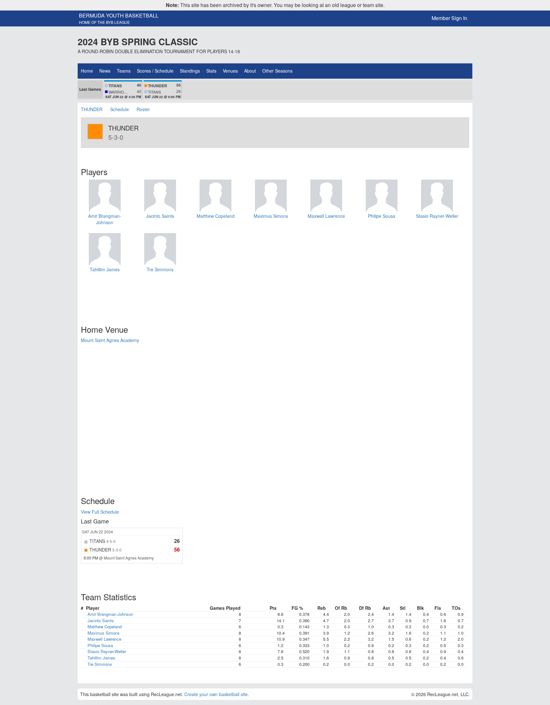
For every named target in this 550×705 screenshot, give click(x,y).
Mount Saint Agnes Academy (110, 340)
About (250, 71)
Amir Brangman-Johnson (104, 219)
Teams (123, 71)
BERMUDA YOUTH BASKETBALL (119, 15)
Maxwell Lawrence (326, 216)
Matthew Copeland (216, 216)
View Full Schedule (100, 512)
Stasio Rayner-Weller (437, 216)
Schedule (119, 109)
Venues (230, 71)
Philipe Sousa (381, 216)
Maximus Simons (271, 216)
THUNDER (92, 109)
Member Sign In (449, 18)
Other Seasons (277, 71)
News (104, 71)
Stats (211, 71)
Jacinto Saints (160, 216)
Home (87, 71)
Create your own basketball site (216, 694)
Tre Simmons (160, 269)
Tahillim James (105, 269)
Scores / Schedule (155, 71)
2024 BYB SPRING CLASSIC (138, 41)
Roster (143, 109)
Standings (190, 71)
